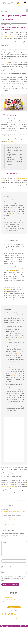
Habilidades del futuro (16, 23)
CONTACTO (14, 618)
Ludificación (4, 24)
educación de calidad (7, 36)
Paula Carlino (5, 62)
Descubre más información (15, 607)
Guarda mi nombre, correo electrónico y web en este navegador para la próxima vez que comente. (13, 578)
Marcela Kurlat (9, 141)
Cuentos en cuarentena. (12, 353)
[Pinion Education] (6, 5)
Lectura (24, 23)
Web (3, 572)
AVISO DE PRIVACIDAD (14, 620)
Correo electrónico (6, 566)
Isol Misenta (13, 213)
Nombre (4, 561)
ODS (17, 34)
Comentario (5, 542)
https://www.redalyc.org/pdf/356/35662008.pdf (10, 503)
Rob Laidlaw (20, 270)
